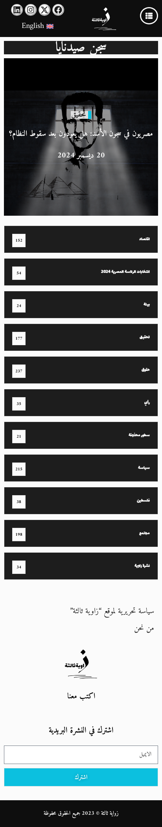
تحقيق (78, 115)
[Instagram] (31, 10)
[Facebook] (58, 10)
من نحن (144, 628)
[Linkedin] (17, 10)
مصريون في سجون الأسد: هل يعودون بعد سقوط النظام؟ (81, 134)
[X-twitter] (44, 10)
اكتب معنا (81, 696)
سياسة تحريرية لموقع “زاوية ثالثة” (112, 611)
